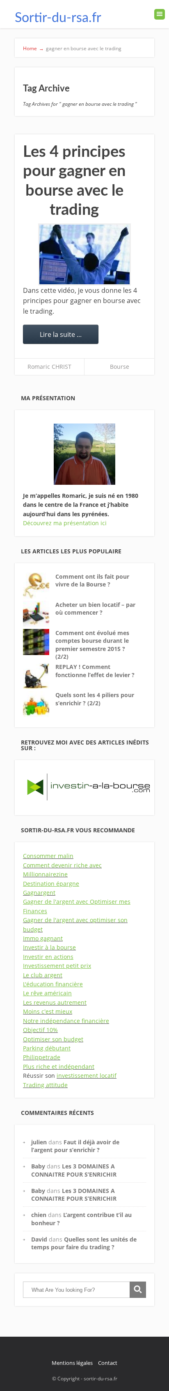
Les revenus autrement (55, 1002)
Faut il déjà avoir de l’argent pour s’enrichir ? (75, 1146)
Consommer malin (48, 856)
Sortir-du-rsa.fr (58, 18)
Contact (107, 1362)
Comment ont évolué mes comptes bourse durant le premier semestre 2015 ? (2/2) (92, 645)
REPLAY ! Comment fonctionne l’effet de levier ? (95, 671)
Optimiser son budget (53, 1039)
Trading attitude (45, 1085)
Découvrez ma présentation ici (65, 523)
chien (38, 1215)
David (39, 1239)
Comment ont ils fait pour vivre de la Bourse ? (92, 580)
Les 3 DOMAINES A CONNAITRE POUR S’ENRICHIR (73, 1170)
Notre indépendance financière (66, 1021)
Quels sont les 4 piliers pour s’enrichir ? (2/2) (94, 699)
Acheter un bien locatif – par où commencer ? (95, 609)
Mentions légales (72, 1362)
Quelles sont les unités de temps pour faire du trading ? (84, 1243)
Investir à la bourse (49, 947)
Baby (38, 1166)
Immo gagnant (43, 938)
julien (39, 1142)
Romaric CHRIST (49, 366)
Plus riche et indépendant (58, 1066)
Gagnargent (39, 892)
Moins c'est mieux (47, 1011)
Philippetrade (41, 1057)
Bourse (119, 366)
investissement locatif (86, 1075)
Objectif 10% (40, 1030)
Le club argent (42, 975)
